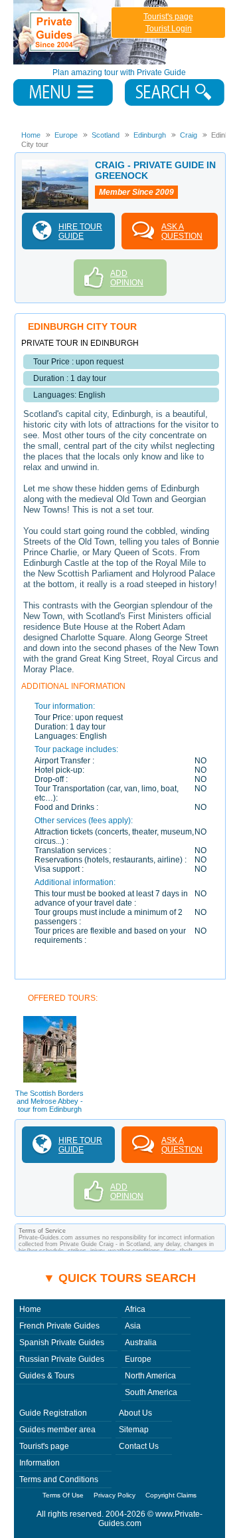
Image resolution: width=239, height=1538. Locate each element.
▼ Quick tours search (119, 1278)
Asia (133, 1326)
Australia (141, 1342)
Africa (135, 1309)
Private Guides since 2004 (92, 32)
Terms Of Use (63, 1495)
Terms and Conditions (58, 1479)
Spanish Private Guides (61, 1342)
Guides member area (57, 1429)
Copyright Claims (171, 1495)
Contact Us (139, 1446)
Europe (138, 1359)
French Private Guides (59, 1326)
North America (150, 1375)
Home (30, 1309)
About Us (135, 1413)
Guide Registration (53, 1413)
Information (39, 1463)
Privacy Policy (114, 1495)
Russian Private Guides (61, 1359)
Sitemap (134, 1429)
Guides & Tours (46, 1375)
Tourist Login (168, 28)
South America (151, 1392)
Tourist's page (168, 16)
